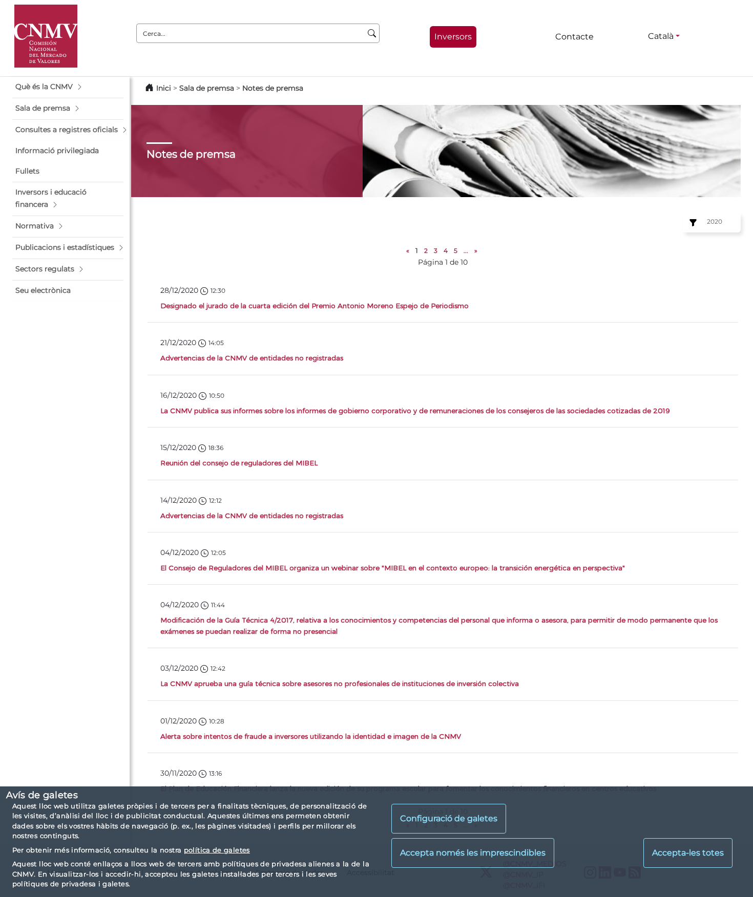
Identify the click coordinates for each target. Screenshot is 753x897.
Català (661, 36)
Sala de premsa (207, 88)
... (466, 250)
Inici (163, 88)
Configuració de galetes (448, 818)
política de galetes (217, 850)
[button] (67, 87)
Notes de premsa (272, 88)
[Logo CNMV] (46, 36)
